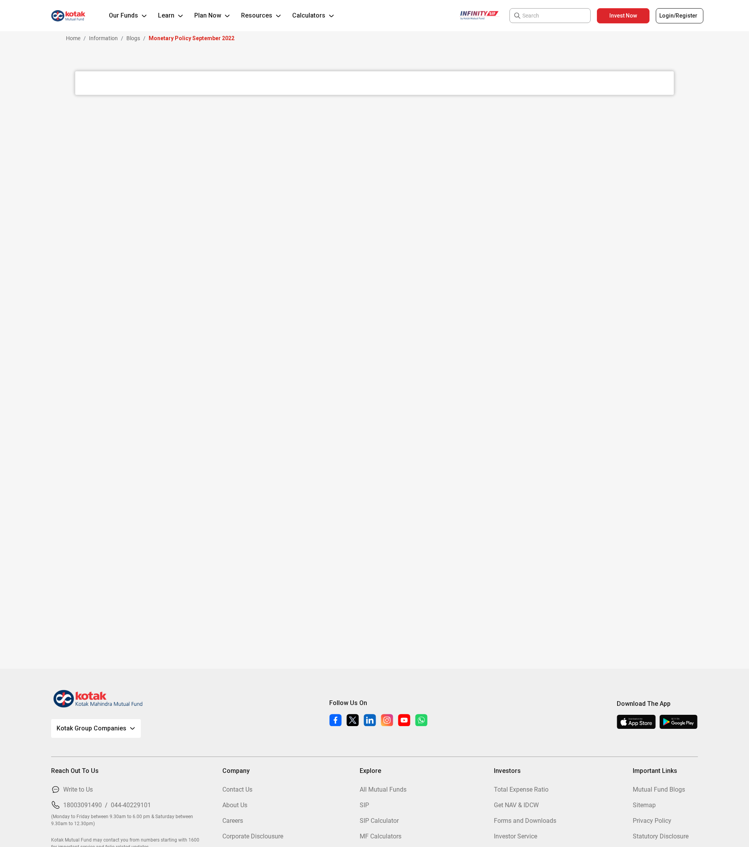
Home (73, 38)
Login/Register (678, 15)
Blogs (133, 38)
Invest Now (623, 15)
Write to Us (78, 789)
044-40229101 (131, 805)
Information (103, 38)
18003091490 (82, 805)
